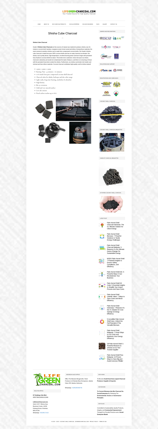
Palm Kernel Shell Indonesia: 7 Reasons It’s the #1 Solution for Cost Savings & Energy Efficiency (116, 310)
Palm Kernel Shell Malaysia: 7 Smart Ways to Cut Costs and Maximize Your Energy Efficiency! (115, 334)
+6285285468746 (77, 387)
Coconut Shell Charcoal (67, 421)
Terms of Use (102, 421)
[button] (120, 23)
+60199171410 (44, 412)
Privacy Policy (94, 421)
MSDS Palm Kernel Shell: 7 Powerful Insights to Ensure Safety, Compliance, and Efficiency (116, 262)
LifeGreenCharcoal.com (79, 12)
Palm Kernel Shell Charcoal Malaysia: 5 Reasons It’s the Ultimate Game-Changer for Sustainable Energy (115, 249)
